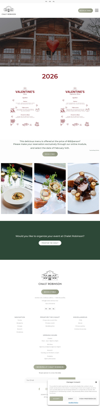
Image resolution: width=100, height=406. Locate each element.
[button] (96, 382)
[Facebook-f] (39, 389)
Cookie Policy (73, 402)
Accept (56, 399)
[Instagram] (46, 389)
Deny (70, 399)
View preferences (87, 399)
